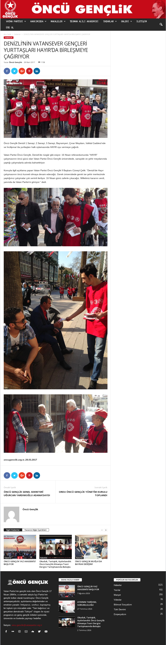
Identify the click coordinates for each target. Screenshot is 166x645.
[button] (161, 24)
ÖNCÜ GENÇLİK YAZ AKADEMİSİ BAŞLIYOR (20, 563)
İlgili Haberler (13, 530)
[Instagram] (20, 632)
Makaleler (57, 21)
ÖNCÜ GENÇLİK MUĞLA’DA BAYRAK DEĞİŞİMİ (88, 563)
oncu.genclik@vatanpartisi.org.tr (27, 625)
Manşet (117, 595)
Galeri (125, 21)
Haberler (17, 34)
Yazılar (117, 590)
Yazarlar (108, 21)
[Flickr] (13, 632)
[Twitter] (40, 632)
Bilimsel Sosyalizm (123, 604)
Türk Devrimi (120, 609)
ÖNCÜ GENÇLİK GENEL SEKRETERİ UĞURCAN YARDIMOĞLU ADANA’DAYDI (27, 493)
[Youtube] (46, 632)
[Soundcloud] (33, 632)
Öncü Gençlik (15, 62)
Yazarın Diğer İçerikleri (35, 530)
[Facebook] (7, 632)
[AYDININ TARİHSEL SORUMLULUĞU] (67, 607)
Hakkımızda (36, 21)
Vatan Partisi (14, 21)
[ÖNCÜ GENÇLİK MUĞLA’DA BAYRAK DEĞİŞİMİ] (91, 547)
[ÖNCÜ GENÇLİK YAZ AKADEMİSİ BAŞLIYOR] (20, 547)
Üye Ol (10, 28)
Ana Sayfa (7, 34)
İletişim (141, 21)
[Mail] (27, 632)
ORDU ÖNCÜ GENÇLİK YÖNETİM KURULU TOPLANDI (83, 493)
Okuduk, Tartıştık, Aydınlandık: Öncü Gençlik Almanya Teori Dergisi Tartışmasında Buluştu (55, 564)
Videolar (117, 600)
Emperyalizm (120, 614)
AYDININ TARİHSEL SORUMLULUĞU (87, 603)
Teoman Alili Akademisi (84, 21)
